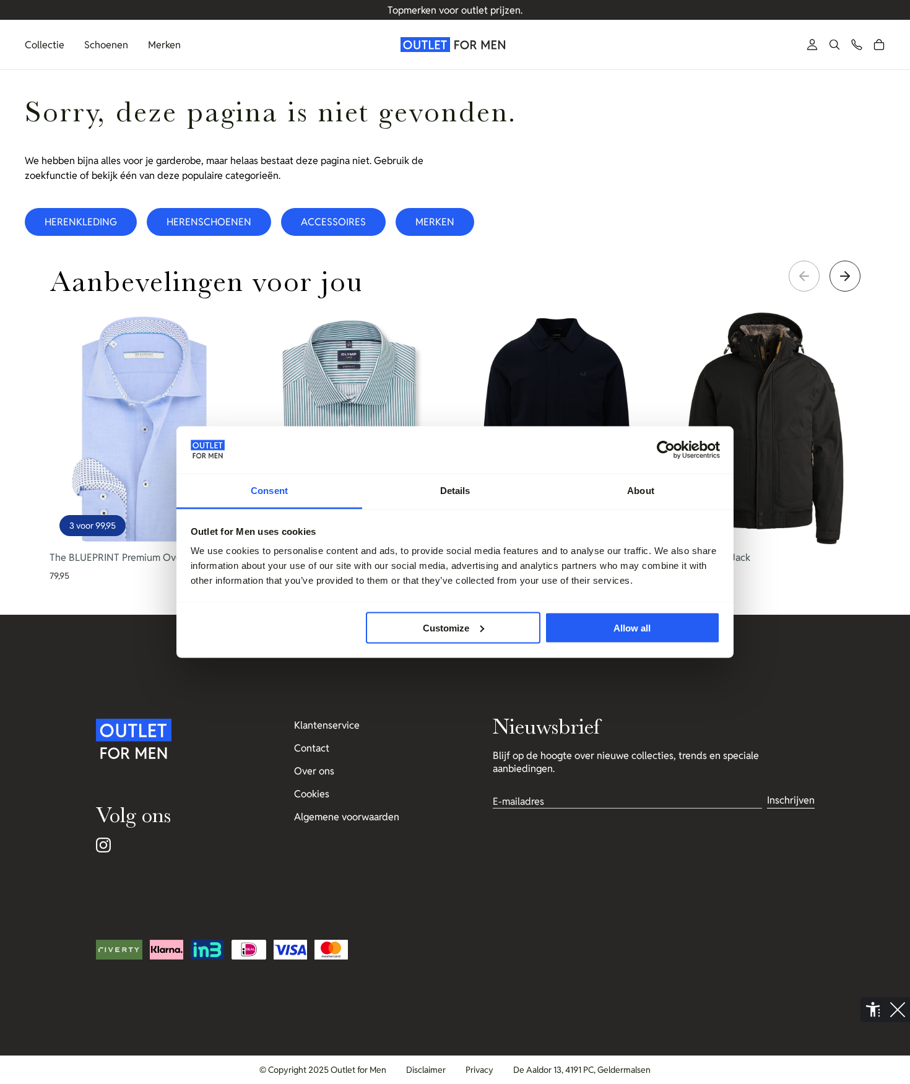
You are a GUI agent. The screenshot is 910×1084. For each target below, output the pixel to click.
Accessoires (333, 221)
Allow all (632, 627)
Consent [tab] (269, 490)
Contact (311, 748)
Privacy (479, 1069)
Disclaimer (426, 1069)
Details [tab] (455, 490)
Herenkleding (81, 221)
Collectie (44, 44)
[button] (834, 44)
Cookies (311, 793)
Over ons (314, 771)
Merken (164, 44)
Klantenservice (327, 725)
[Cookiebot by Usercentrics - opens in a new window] (666, 450)
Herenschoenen (209, 221)
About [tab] (640, 490)
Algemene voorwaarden (346, 816)
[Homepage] (455, 44)
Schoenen (106, 44)
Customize (446, 627)
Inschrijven (791, 800)
